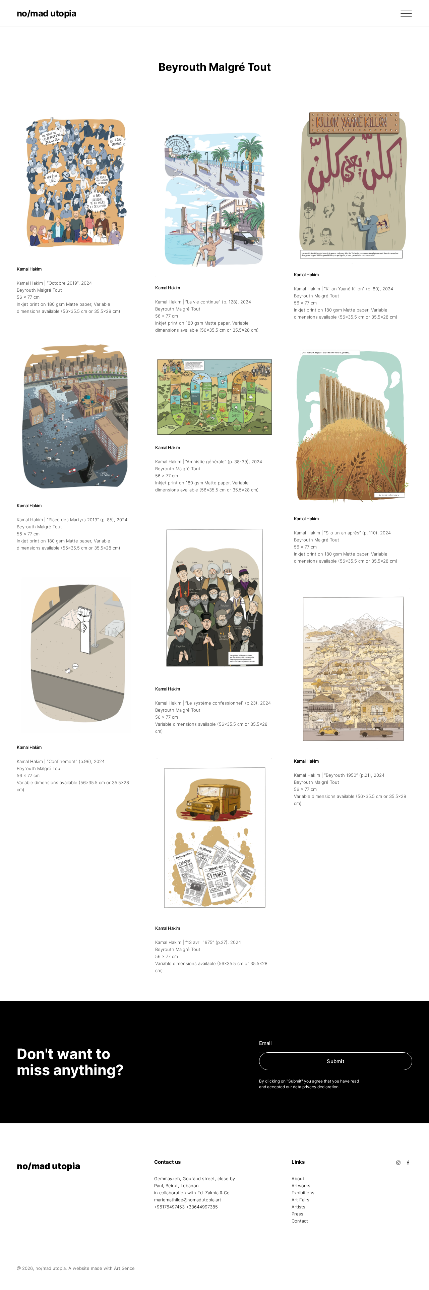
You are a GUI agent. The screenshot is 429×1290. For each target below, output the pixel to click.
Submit (336, 1061)
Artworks (301, 1185)
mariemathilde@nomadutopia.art (187, 1199)
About (298, 1178)
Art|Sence (124, 1268)
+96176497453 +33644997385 (186, 1206)
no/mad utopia (46, 13)
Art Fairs (300, 1199)
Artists (298, 1206)
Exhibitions (303, 1192)
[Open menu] (406, 13)
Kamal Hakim (29, 269)
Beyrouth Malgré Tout (39, 290)
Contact (300, 1221)
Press (297, 1213)
